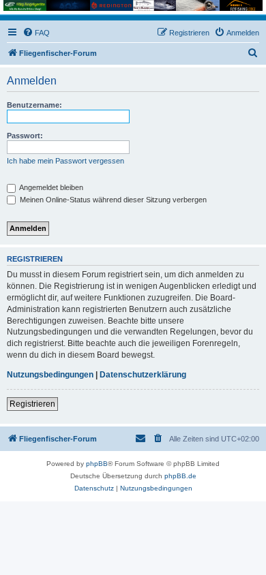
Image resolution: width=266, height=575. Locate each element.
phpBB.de (180, 476)
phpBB (97, 463)
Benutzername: (34, 105)
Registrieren (32, 404)
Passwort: (25, 135)
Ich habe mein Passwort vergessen (65, 161)
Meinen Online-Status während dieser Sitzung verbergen (112, 200)
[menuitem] (36, 33)
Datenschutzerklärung (143, 374)
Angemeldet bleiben (50, 187)
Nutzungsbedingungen (50, 374)
